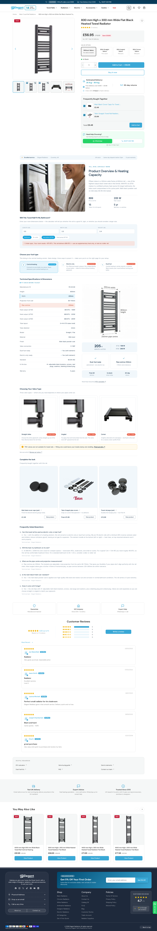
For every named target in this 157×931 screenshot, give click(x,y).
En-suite (35, 237)
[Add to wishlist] (142, 20)
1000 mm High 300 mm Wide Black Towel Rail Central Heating (27, 849)
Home (15, 14)
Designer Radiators (63, 909)
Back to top (147, 927)
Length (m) (26, 227)
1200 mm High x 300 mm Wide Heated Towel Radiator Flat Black (61, 849)
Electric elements (107, 765)
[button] (15, 49)
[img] (29, 649)
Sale (114, 8)
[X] (23, 888)
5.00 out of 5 (44, 631)
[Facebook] (16, 888)
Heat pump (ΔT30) (62, 237)
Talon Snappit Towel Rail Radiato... (106, 113)
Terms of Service (112, 896)
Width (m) (63, 227)
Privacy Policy (110, 899)
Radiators (64, 8)
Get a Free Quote (63, 918)
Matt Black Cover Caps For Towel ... (107, 104)
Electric (77, 8)
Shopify (89, 928)
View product (50, 517)
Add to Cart (136, 125)
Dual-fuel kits (21, 769)
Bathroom (27, 237)
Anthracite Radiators (64, 906)
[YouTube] (34, 888)
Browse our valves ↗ (36, 452)
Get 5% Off (142, 880)
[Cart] (144, 8)
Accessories (90, 8)
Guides (104, 8)
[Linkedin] (38, 888)
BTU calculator (21, 765)
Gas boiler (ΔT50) (48, 237)
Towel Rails (51, 8)
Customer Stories (87, 912)
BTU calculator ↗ (100, 381)
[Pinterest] (31, 888)
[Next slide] (142, 809)
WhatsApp (98, 141)
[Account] (134, 8)
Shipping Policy (111, 902)
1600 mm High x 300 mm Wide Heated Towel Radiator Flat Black (127, 849)
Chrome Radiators (63, 899)
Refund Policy (110, 906)
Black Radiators (62, 896)
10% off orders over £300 (61, 2)
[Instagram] (19, 888)
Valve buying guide (65, 765)
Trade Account (86, 915)
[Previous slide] (137, 809)
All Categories (61, 915)
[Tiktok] (27, 888)
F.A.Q (83, 906)
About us (17, 910)
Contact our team (107, 769)
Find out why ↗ (99, 447)
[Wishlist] (139, 8)
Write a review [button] (118, 632)
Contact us (36, 910)
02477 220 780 (106, 2)
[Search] (129, 8)
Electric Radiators (63, 912)
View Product (28, 858)
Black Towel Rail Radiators (27, 14)
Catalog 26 (85, 902)
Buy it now (112, 72)
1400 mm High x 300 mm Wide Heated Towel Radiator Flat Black (93, 849)
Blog (82, 909)
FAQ (60, 769)
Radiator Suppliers (87, 918)
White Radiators (62, 902)
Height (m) (102, 227)
